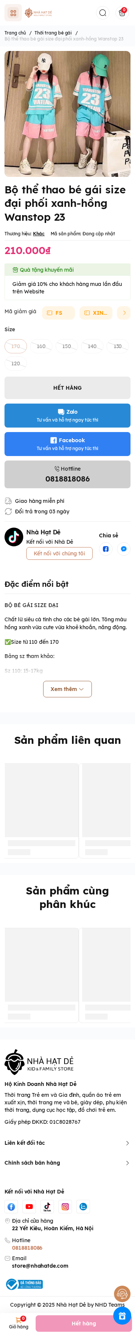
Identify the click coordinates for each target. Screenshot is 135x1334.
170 (15, 346)
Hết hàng (84, 1323)
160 (41, 346)
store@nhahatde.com (40, 1265)
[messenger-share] (123, 549)
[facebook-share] (105, 549)
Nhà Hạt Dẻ (71, 1304)
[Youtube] (29, 1206)
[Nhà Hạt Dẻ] (39, 12)
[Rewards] (122, 1316)
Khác (39, 233)
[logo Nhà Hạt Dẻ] (67, 1062)
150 (66, 346)
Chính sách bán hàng (32, 1162)
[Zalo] (83, 1206)
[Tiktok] (47, 1206)
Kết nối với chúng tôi (59, 553)
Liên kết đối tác (24, 1143)
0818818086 (27, 1247)
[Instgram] (65, 1206)
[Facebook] (11, 1206)
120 (15, 363)
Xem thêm (64, 689)
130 (118, 346)
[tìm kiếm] (102, 12)
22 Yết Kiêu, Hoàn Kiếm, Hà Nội (52, 1228)
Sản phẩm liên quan (67, 739)
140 (92, 346)
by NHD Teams (106, 1304)
